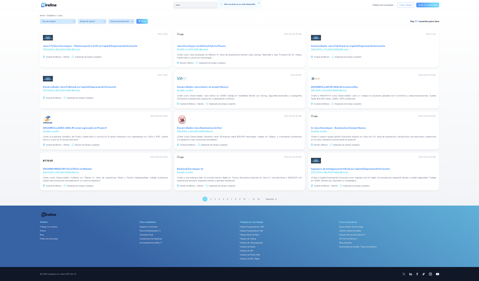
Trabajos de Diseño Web (250, 255)
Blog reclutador (345, 243)
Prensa (43, 231)
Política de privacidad (49, 239)
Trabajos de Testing (248, 239)
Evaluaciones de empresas (151, 239)
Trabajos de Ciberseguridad (251, 243)
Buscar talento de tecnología (351, 227)
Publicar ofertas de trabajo (350, 231)
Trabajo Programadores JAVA (252, 227)
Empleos (51, 15)
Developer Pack (146, 235)
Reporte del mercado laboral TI (352, 235)
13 (254, 199)
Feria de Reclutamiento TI (150, 231)
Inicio (42, 15)
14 (259, 199)
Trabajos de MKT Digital (249, 259)
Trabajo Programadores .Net (251, 231)
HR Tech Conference (348, 239)
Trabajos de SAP (246, 251)
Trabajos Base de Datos (249, 235)
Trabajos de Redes (247, 247)
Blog (42, 235)
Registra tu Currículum (149, 227)
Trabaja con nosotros (49, 227)
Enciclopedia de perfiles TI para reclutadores (358, 247)
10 (244, 199)
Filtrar (143, 21)
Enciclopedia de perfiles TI (151, 243)
